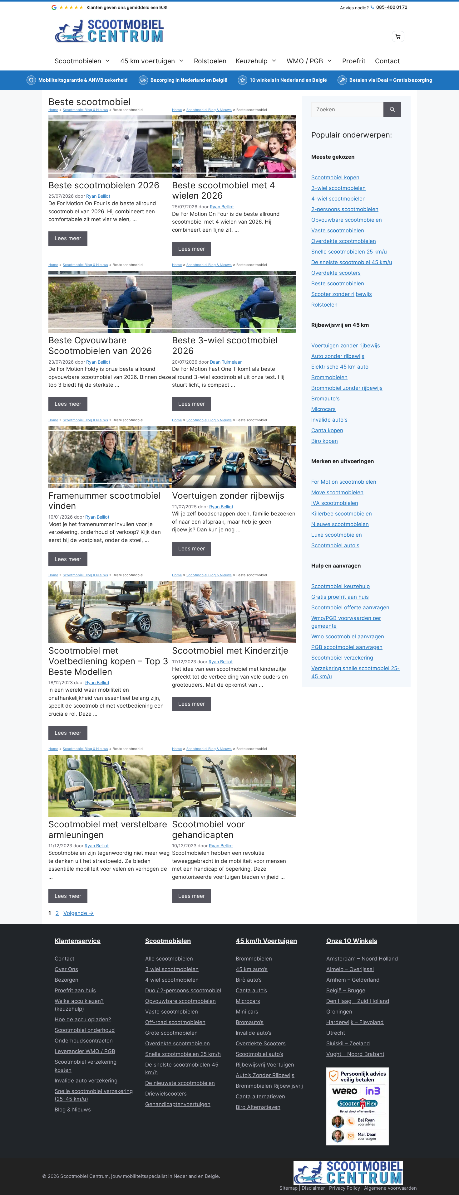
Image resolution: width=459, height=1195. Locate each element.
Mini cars (247, 1012)
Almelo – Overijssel (350, 969)
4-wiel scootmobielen (338, 199)
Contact (387, 61)
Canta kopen (327, 430)
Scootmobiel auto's (335, 545)
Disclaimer (313, 1188)
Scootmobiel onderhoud (85, 1030)
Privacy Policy (344, 1188)
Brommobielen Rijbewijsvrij (269, 1086)
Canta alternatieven (260, 1096)
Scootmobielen (78, 61)
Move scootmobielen (337, 492)
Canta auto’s (251, 990)
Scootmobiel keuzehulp (340, 586)
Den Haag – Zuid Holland (357, 1001)
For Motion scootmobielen (343, 482)
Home (53, 110)
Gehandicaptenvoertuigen (177, 1104)
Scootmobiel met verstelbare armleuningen (107, 829)
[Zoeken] (392, 109)
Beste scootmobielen (337, 283)
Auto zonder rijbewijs (337, 356)
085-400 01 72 (391, 7)
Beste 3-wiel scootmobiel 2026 (225, 345)
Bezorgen (66, 980)
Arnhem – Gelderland (353, 980)
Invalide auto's (329, 420)
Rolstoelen (210, 61)
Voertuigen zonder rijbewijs (228, 495)
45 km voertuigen (147, 61)
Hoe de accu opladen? (83, 1019)
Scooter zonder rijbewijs (341, 294)
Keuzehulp (252, 61)
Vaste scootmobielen (337, 230)
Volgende (78, 913)
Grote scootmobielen (171, 1033)
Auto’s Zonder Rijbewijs (265, 1075)
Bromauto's (325, 398)
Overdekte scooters (336, 273)
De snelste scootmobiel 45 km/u (351, 262)
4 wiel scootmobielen (172, 980)
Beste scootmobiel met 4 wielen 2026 (223, 190)
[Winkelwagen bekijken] (398, 36)
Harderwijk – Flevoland (355, 1022)
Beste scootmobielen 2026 (103, 185)
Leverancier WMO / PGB (85, 1051)
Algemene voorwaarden (390, 1188)
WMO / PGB (305, 61)
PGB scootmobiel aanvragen (347, 647)
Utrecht (335, 1033)
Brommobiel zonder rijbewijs (347, 388)
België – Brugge (345, 990)
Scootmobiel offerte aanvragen (350, 607)
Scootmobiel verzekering (342, 658)
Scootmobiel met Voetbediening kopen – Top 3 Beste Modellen (108, 661)
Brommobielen (329, 377)
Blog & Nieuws (73, 1109)
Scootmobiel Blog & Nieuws (85, 110)
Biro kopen (324, 441)
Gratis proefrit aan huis (340, 597)
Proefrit (354, 61)
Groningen (339, 1012)
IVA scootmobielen (334, 503)
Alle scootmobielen (169, 959)
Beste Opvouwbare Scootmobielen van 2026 (100, 345)
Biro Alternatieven (258, 1107)
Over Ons (66, 969)
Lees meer (68, 238)
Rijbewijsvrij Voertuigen (265, 1065)
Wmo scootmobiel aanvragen (347, 636)
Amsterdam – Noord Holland (362, 959)
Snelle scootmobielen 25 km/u (349, 252)
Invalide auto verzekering (86, 1080)
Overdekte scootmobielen (343, 241)
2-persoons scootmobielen (344, 209)
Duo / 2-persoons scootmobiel (183, 990)
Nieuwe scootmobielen (340, 524)
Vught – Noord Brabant (355, 1054)
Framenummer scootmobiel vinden (104, 500)
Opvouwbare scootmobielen (346, 220)
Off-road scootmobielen (175, 1022)
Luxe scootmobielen (336, 535)
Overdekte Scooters (261, 1043)
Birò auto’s (249, 980)
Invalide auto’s (253, 1033)
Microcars (323, 409)
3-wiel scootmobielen (338, 188)
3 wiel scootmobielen (172, 969)
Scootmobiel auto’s (259, 1054)
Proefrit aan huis (75, 990)
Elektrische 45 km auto (339, 367)
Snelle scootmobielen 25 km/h (183, 1054)
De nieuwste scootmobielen (180, 1083)
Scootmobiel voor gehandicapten (208, 829)
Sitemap (288, 1188)
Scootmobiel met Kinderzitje (230, 650)
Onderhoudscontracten (84, 1041)
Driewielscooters (166, 1094)
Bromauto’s (250, 1022)
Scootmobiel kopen (335, 177)
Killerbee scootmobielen (341, 513)
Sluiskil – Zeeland (348, 1043)
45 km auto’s (252, 969)
